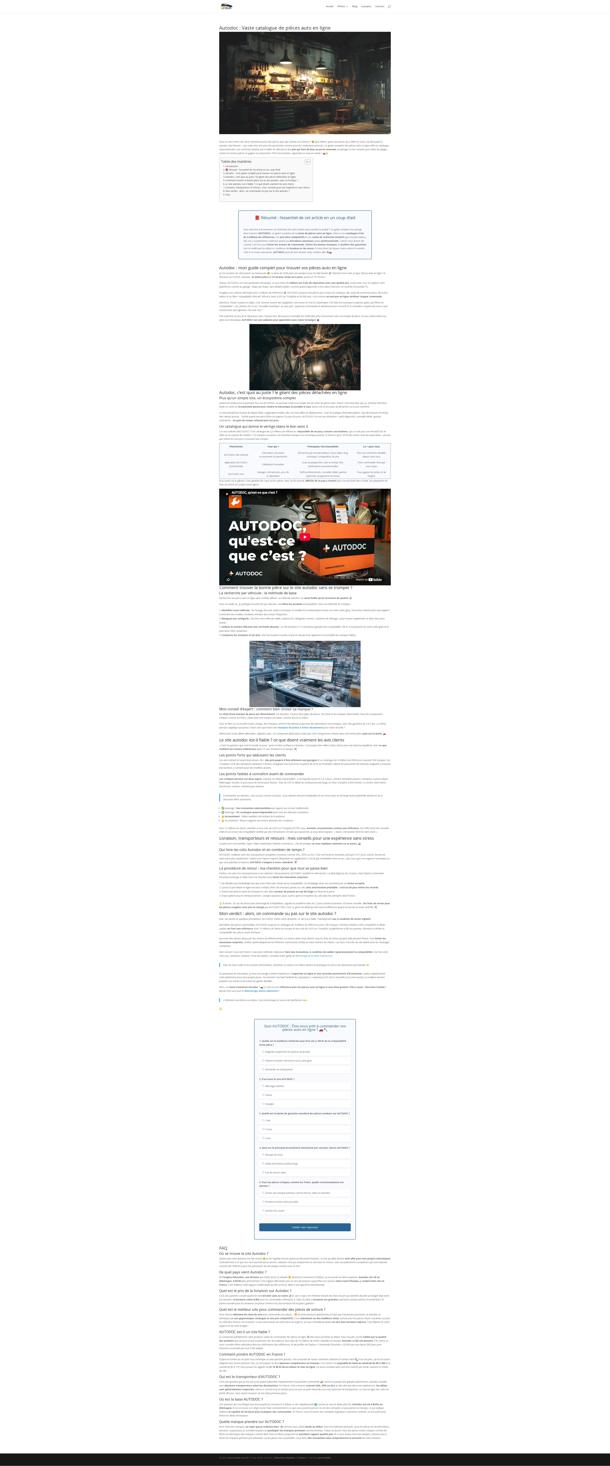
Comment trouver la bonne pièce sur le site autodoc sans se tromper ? (261, 180)
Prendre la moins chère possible (281, 1201)
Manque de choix (273, 1154)
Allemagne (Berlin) (274, 1086)
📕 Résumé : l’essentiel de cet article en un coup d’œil (252, 169)
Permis (341, 6)
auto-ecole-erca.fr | (239, 1457)
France (268, 1094)
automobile (324, 1457)
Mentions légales (285, 1457)
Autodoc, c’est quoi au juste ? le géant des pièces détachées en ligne (260, 176)
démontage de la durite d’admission (313, 955)
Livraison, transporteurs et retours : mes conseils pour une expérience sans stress (267, 187)
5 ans (267, 1138)
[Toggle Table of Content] (306, 161)
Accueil (329, 6)
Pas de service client (275, 1172)
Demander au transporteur (278, 1069)
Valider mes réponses (305, 1227)
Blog (354, 6)
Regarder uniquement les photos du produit (287, 1051)
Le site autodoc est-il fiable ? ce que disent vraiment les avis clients (259, 183)
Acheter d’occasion (274, 1210)
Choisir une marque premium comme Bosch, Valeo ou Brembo (297, 1192)
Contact (379, 6)
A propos (366, 6)
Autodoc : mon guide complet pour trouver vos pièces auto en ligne (260, 173)
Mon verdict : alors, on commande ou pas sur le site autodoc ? (257, 190)
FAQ (227, 194)
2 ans (267, 1120)
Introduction (231, 166)
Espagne (269, 1103)
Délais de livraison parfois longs (281, 1163)
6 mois (268, 1129)
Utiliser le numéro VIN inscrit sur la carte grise (288, 1060)
